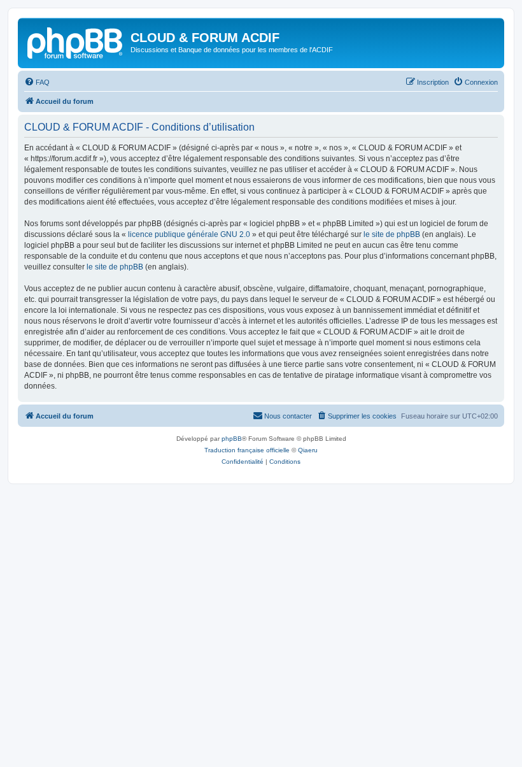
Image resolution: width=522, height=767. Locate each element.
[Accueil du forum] (75, 41)
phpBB (232, 438)
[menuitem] (37, 82)
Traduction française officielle (247, 450)
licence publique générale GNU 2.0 (189, 234)
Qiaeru (308, 450)
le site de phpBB (391, 234)
